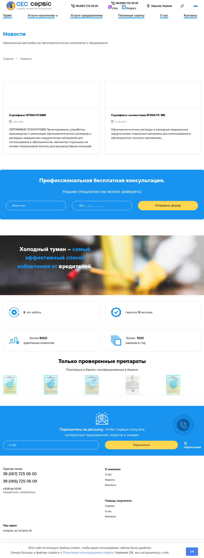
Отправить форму (168, 206)
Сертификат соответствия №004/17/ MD (138, 115)
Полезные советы (131, 16)
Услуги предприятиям (86, 16)
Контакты (190, 16)
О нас (164, 16)
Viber (115, 8)
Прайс (7, 16)
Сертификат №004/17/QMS (27, 115)
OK (192, 551)
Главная (8, 59)
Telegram (131, 8)
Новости (110, 480)
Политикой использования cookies (88, 553)
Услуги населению (41, 16)
